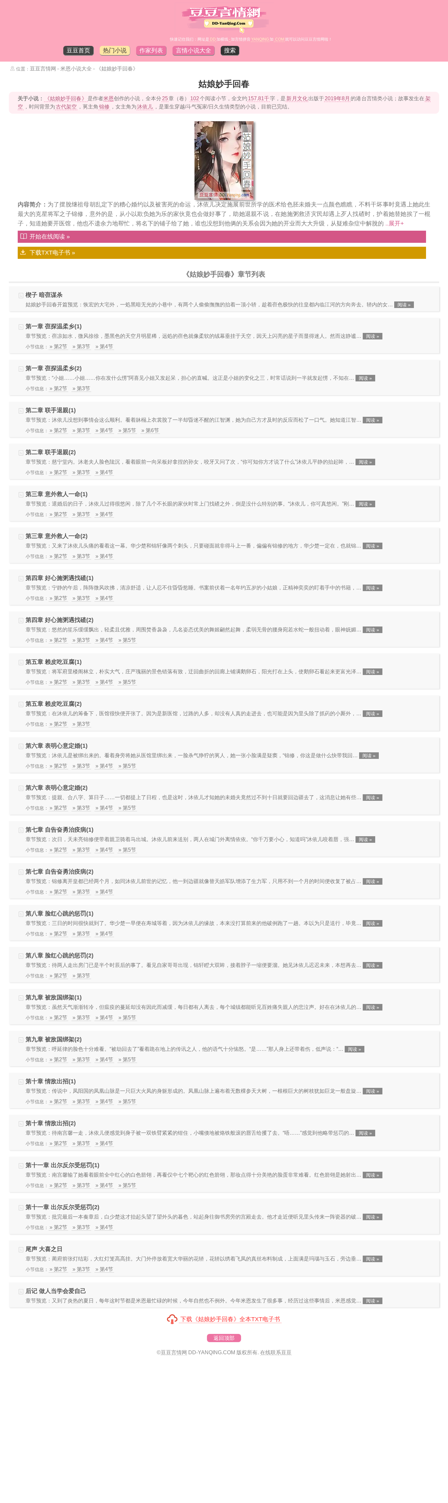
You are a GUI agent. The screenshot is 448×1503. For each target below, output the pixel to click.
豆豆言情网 (43, 68)
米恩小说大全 (76, 68)
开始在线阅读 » (50, 236)
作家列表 (151, 50)
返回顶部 (224, 1338)
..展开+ (394, 223)
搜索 (230, 50)
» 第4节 (104, 346)
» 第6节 (150, 430)
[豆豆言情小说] (224, 33)
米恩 (108, 98)
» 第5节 (127, 430)
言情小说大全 (193, 50)
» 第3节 (81, 346)
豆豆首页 (78, 50)
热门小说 (115, 50)
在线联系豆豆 (276, 1352)
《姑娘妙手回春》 (117, 68)
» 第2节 (58, 346)
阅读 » (404, 304)
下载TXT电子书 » (52, 252)
